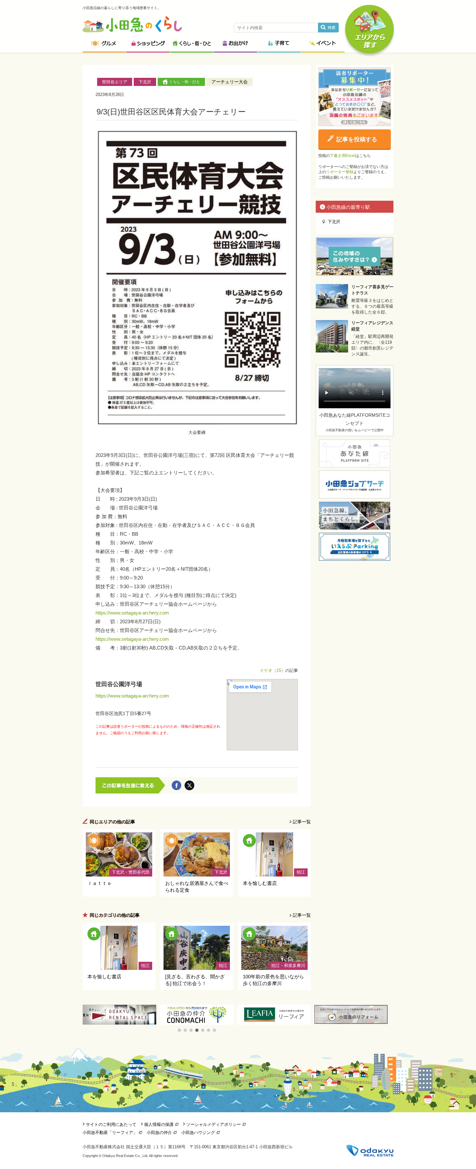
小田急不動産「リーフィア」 (110, 1132)
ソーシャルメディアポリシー (213, 1124)
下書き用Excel (342, 155)
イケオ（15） (272, 670)
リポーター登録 (339, 172)
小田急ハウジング (198, 1132)
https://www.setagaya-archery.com (132, 612)
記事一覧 (302, 821)
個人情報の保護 (159, 1124)
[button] (179, 1030)
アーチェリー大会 (229, 81)
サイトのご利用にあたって (111, 1124)
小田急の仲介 (159, 1132)
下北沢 (145, 81)
